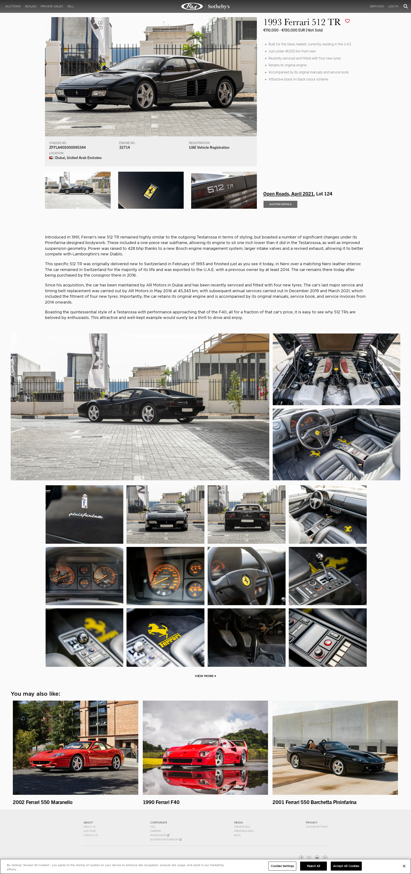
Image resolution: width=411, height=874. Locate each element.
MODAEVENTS (158, 835)
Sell (70, 6)
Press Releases (243, 831)
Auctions (13, 6)
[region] (205, 866)
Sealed (30, 6)
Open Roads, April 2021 (288, 193)
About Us (89, 826)
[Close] (404, 866)
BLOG (237, 835)
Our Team (89, 831)
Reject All (313, 866)
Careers (155, 831)
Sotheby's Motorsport (164, 839)
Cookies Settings (317, 826)
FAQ (152, 826)
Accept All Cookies (346, 866)
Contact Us (90, 835)
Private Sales (52, 6)
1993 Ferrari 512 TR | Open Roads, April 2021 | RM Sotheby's (205, 6)
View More (204, 676)
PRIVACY (312, 822)
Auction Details (280, 204)
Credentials (242, 826)
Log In (393, 6)
